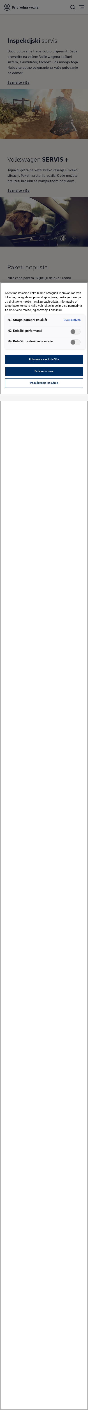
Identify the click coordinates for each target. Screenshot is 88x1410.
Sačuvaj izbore (44, 371)
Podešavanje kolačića (44, 382)
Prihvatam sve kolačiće (44, 359)
